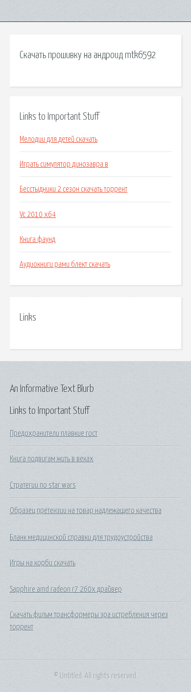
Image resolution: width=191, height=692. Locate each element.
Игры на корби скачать (42, 563)
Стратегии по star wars (43, 485)
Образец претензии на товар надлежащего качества (86, 511)
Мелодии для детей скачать (58, 139)
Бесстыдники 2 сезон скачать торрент (73, 189)
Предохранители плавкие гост (53, 433)
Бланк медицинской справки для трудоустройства (81, 537)
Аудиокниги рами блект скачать (65, 264)
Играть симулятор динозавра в (64, 164)
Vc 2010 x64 (38, 214)
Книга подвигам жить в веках (52, 459)
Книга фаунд (37, 239)
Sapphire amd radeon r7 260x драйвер (66, 589)
